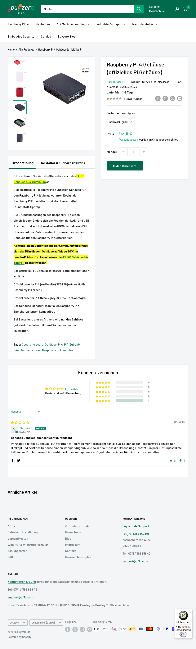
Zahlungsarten (17, 550)
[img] (20, 422)
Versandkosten (128, 139)
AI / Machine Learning (71, 24)
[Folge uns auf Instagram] (82, 629)
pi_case (35, 350)
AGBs (11, 526)
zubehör (68, 350)
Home (11, 49)
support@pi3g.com (135, 561)
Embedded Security (21, 36)
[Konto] (177, 9)
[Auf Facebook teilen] (158, 98)
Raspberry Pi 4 (51, 350)
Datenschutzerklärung (23, 532)
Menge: (112, 151)
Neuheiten (43, 24)
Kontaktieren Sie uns (22, 581)
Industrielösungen (108, 24)
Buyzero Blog (67, 36)
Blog (68, 538)
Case (25, 344)
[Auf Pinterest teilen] (165, 98)
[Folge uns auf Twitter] (75, 629)
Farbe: (121, 113)
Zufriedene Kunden (78, 526)
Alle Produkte (26, 49)
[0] (185, 9)
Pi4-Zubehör (72, 344)
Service (46, 36)
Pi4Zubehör (21, 350)
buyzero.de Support (135, 526)
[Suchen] (139, 9)
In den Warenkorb (124, 166)
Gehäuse (51, 344)
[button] (103, 400)
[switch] (183, 634)
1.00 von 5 (71, 389)
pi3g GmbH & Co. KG (135, 534)
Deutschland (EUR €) (43, 622)
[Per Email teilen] (179, 98)
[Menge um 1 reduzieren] (123, 152)
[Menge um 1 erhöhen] (144, 152)
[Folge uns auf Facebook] (67, 629)
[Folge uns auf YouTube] (89, 629)
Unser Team (73, 532)
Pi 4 (60, 344)
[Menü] (190, 611)
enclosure (36, 344)
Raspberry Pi (16, 24)
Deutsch (14, 622)
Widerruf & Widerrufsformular (28, 544)
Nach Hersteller (142, 24)
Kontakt (70, 550)
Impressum (72, 544)
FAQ (10, 557)
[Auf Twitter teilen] (172, 98)
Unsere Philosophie (78, 557)
